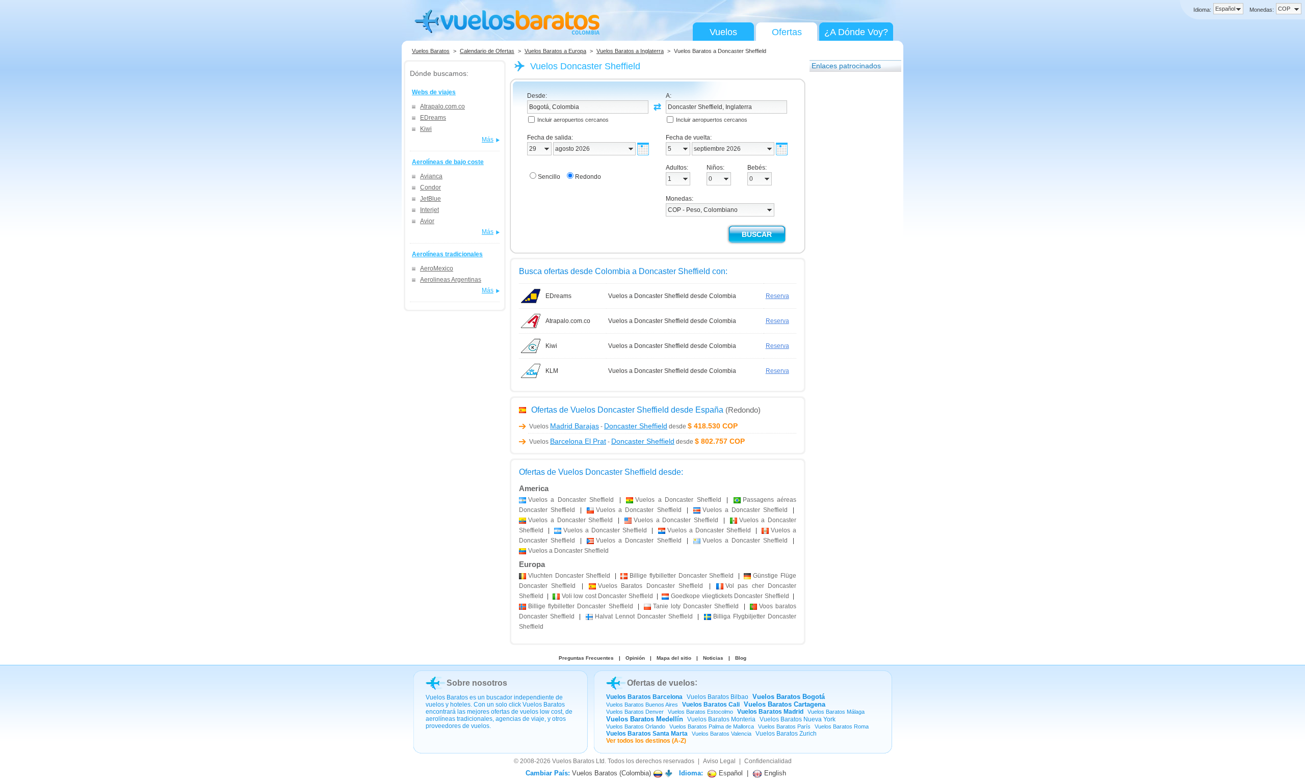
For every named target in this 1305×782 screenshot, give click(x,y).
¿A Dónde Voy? (856, 32)
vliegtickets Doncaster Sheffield (730, 596)
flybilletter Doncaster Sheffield (682, 575)
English (774, 773)
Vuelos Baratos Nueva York (798, 719)
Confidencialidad (768, 761)
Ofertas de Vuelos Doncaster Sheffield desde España (627, 410)
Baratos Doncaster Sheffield (650, 585)
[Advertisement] (850, 231)
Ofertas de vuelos (661, 683)
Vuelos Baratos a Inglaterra (630, 51)
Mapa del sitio (674, 658)
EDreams (433, 117)
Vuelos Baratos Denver (635, 712)
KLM (551, 370)
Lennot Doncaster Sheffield (644, 616)
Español (730, 773)
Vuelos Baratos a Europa (555, 51)
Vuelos (723, 32)
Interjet (429, 209)
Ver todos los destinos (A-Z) (646, 740)
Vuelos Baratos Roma (842, 726)
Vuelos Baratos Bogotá (788, 696)
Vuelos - (598, 426)
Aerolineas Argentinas (450, 279)
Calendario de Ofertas (487, 51)
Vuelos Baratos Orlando (635, 726)
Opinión (635, 658)
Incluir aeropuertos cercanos (573, 120)
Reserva (777, 296)
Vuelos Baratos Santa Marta (647, 733)
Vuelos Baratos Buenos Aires (642, 705)
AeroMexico (436, 268)
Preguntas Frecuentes (586, 658)
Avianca (431, 176)
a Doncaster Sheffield (571, 499)
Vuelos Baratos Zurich (786, 733)
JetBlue (430, 198)
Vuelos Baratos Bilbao (717, 696)
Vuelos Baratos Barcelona (644, 696)
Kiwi (426, 128)
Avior (427, 221)
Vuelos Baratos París (784, 726)
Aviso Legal (719, 761)
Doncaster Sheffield (569, 575)
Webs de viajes (434, 92)
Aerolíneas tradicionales (447, 254)
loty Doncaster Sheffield (696, 606)
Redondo (588, 176)
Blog (740, 658)
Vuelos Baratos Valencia (721, 734)
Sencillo (549, 176)
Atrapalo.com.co (442, 106)
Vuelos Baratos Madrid (770, 711)
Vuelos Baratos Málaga (836, 712)
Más (487, 139)
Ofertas (787, 32)
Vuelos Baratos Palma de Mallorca (711, 726)
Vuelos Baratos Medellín (644, 719)
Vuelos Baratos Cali (711, 704)
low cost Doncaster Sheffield (607, 596)
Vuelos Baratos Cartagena (784, 704)
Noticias (713, 658)
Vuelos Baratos (431, 51)
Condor (430, 187)
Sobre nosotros (477, 683)
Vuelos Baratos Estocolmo (700, 712)
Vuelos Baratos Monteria (721, 719)
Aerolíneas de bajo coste (448, 162)
